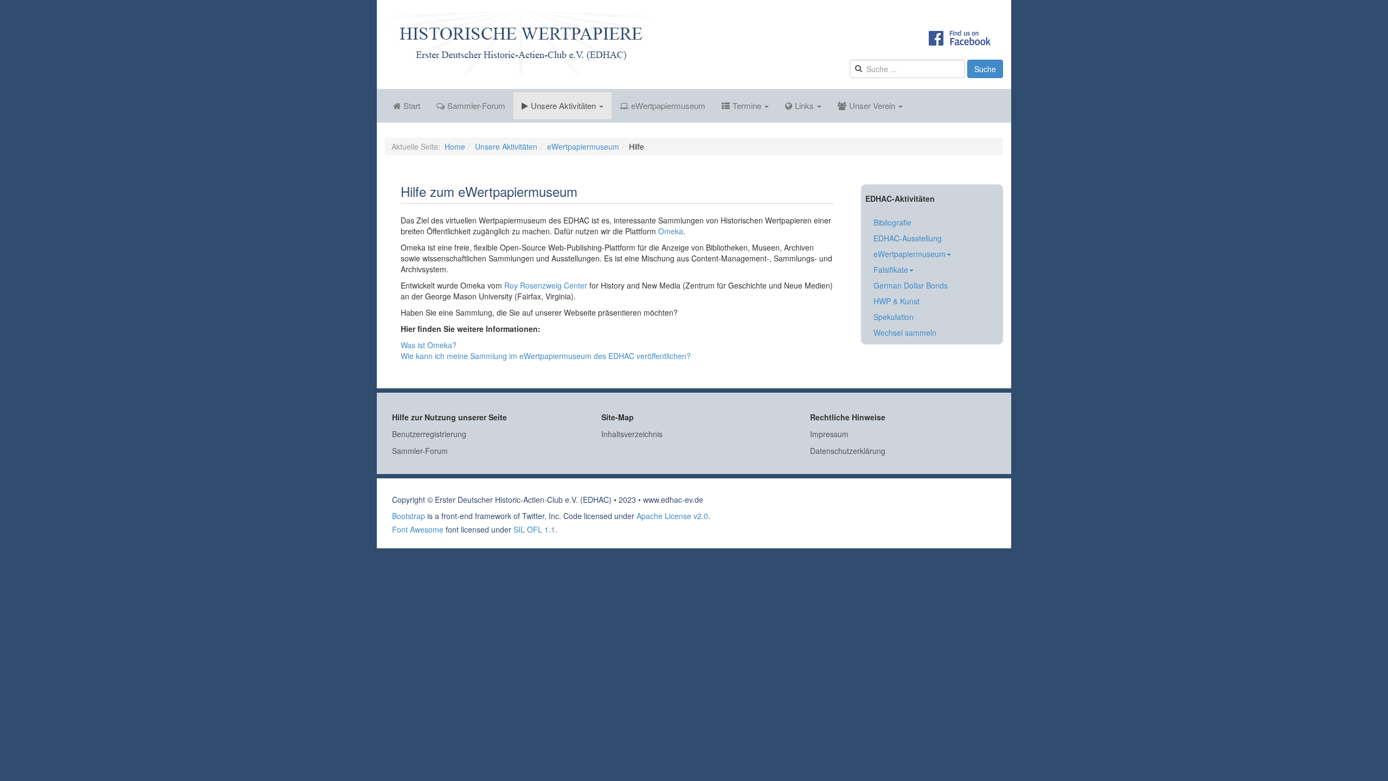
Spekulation (893, 316)
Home (455, 146)
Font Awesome (418, 529)
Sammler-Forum (476, 105)
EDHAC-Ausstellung (907, 238)
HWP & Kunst (896, 301)
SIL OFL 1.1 (534, 529)
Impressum (829, 433)
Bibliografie (892, 222)
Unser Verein (873, 105)
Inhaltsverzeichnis (632, 433)
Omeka (670, 231)
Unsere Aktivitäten (564, 105)
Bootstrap (408, 515)
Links (805, 105)
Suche (985, 68)
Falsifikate (890, 269)
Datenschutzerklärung (847, 450)
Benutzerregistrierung (429, 433)
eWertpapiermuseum (668, 105)
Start (411, 105)
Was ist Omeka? (429, 345)
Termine (747, 105)
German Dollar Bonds (910, 285)
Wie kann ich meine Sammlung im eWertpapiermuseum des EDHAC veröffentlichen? (546, 355)
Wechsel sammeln (904, 332)
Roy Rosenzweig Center (545, 285)
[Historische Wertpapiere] (520, 43)
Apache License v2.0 (672, 515)
